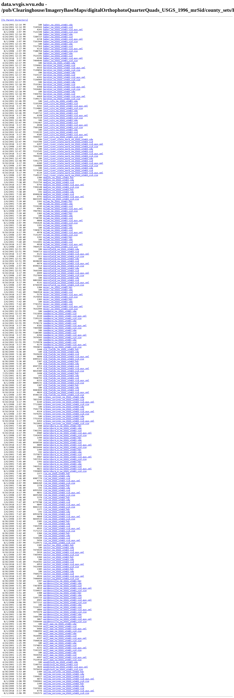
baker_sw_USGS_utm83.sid (58, 56)
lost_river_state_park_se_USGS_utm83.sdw (68, 158)
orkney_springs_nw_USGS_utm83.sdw (63, 406)
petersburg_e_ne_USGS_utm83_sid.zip (65, 435)
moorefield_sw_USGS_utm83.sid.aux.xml (66, 282)
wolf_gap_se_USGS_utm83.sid (59, 645)
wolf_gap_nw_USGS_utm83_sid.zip (62, 640)
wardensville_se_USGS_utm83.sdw (62, 605)
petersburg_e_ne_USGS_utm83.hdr (62, 426)
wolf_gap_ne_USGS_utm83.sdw (59, 624)
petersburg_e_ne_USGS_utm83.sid (62, 430)
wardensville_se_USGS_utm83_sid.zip (65, 612)
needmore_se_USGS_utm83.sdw (59, 330)
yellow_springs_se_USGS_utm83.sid (63, 676)
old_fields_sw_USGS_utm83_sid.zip (63, 395)
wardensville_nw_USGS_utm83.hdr (62, 593)
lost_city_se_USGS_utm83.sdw (60, 120)
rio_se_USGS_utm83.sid (56, 526)
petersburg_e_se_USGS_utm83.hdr (62, 449)
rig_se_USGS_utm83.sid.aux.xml (61, 504)
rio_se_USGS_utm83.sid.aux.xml (61, 528)
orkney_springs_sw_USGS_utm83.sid (63, 418)
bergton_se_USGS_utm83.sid (59, 84)
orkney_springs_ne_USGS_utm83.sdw (63, 397)
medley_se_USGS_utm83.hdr (58, 189)
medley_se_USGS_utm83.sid (58, 194)
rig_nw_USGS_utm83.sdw (56, 488)
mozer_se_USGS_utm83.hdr (58, 299)
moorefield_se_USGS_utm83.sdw (61, 268)
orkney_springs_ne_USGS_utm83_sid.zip (66, 404)
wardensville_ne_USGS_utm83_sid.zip (65, 590)
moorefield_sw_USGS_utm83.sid (61, 280)
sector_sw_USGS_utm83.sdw (58, 571)
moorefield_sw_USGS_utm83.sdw (61, 278)
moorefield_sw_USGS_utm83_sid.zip (63, 285)
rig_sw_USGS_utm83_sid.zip (59, 519)
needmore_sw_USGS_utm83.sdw (59, 340)
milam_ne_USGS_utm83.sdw (58, 204)
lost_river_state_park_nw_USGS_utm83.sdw (68, 149)
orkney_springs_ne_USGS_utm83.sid (63, 399)
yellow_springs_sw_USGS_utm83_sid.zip (66, 693)
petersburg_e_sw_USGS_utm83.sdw (62, 464)
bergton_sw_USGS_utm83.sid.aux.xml (64, 96)
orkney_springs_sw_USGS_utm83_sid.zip (66, 423)
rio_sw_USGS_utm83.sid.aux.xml (61, 540)
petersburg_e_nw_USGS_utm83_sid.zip (65, 447)
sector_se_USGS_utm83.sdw (58, 559)
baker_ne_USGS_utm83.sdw (58, 25)
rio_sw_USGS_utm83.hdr (56, 533)
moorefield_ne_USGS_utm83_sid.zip (63, 256)
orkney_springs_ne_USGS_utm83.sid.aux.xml (68, 402)
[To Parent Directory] (14, 20)
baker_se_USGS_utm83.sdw (58, 44)
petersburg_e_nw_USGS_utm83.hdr (62, 438)
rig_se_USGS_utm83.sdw (56, 500)
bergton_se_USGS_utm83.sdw (59, 82)
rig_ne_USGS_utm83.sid (56, 478)
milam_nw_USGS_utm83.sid (58, 218)
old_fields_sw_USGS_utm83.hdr (61, 385)
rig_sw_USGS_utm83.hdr (56, 509)
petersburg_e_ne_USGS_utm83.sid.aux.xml (67, 433)
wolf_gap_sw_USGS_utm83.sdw (59, 652)
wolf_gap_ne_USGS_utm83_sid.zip (62, 631)
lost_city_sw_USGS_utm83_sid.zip (63, 137)
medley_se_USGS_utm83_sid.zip (61, 199)
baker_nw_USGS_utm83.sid (58, 36)
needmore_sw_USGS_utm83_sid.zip (62, 347)
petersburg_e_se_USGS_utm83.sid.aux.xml (67, 457)
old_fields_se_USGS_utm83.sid (61, 378)
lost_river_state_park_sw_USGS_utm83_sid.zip (70, 175)
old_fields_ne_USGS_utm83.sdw (61, 352)
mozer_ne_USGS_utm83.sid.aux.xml (63, 294)
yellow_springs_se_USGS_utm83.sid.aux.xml (68, 679)
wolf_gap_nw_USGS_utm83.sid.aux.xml (65, 638)
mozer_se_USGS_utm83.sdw (58, 301)
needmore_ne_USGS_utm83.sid (59, 313)
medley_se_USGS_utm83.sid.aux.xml (63, 196)
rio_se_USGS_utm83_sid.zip (59, 531)
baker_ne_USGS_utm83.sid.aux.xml (63, 29)
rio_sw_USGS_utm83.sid (56, 538)
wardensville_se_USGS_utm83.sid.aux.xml (67, 609)
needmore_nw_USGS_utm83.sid (59, 323)
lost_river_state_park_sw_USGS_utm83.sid (68, 170)
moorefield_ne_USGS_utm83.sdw (61, 249)
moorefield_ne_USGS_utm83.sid (61, 251)
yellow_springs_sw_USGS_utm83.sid (63, 688)
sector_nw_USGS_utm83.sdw (58, 547)
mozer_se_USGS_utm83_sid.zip (60, 309)
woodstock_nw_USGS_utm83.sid (60, 664)
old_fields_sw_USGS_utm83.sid (61, 390)
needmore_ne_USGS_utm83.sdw (59, 311)
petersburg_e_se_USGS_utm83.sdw (62, 452)
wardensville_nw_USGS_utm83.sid (62, 597)
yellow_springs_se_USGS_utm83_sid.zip (66, 681)
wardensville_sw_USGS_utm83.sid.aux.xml (67, 619)
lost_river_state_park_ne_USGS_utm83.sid (68, 142)
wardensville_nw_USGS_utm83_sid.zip (65, 602)
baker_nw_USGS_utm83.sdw (58, 34)
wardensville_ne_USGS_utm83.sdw (62, 583)
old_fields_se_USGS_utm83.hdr (61, 373)
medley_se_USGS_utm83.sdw (58, 192)
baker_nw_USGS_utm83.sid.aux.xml (63, 39)
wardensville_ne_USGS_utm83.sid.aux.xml (67, 588)
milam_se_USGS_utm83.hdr (58, 225)
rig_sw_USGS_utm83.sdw (56, 512)
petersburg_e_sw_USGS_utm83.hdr (62, 461)
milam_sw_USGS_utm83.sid (58, 242)
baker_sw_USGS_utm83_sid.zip (60, 60)
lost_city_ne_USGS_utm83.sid (60, 103)
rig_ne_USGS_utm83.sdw (56, 476)
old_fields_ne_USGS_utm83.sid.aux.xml (66, 356)
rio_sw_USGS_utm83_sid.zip (59, 543)
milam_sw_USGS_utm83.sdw (58, 239)
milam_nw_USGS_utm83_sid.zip (60, 223)
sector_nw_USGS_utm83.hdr (58, 545)
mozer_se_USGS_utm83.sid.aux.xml (63, 306)
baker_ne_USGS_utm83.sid (58, 27)
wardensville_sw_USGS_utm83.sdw (62, 614)
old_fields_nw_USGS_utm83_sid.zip (63, 371)
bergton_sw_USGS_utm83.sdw (59, 91)
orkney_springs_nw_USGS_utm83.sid (63, 409)
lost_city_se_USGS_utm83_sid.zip (63, 127)
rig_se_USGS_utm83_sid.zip (59, 507)
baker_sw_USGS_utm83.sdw (58, 53)
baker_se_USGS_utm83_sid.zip (60, 51)
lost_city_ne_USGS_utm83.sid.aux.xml (65, 106)
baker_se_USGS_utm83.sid (58, 46)
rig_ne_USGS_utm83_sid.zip (59, 483)
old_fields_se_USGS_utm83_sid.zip (63, 383)
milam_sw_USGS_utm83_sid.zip (60, 247)
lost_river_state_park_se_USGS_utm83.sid (68, 161)
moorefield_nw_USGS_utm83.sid (61, 261)
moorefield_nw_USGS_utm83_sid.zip (63, 266)
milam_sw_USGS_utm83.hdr (58, 237)
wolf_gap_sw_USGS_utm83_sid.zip (62, 660)
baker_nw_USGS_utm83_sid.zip (60, 41)
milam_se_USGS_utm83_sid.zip (60, 235)
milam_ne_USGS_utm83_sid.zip (60, 211)
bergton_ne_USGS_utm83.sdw (59, 63)
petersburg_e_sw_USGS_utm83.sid (62, 466)
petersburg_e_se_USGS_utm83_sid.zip (65, 459)
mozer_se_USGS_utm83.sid (58, 304)
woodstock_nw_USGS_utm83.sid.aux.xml (65, 667)
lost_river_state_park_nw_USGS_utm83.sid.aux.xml (73, 153)
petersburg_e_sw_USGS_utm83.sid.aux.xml (67, 469)
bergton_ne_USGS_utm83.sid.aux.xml (64, 68)
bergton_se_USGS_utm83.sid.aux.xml (64, 87)
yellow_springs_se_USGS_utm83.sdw (63, 674)
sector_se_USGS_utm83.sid (58, 562)
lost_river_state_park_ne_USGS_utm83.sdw (68, 139)
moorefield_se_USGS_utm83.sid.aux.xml (66, 273)
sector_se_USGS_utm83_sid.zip (61, 566)
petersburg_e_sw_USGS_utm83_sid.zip (65, 471)
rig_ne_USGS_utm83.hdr (56, 473)
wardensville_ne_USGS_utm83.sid (62, 586)
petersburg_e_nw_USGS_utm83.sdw (62, 440)
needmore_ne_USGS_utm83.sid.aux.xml (65, 316)
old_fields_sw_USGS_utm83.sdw (61, 387)
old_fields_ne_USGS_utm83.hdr (61, 349)
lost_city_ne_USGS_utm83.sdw (60, 101)
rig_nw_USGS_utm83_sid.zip (59, 495)
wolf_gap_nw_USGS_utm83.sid (59, 636)
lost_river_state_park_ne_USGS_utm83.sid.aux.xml (73, 144)
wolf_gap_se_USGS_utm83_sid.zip (62, 650)
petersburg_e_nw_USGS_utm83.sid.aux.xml (67, 445)
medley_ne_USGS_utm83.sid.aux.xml (63, 184)
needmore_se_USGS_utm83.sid (59, 332)
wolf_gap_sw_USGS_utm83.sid (59, 655)
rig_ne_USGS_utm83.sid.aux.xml (61, 480)
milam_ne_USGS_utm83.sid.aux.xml (63, 208)
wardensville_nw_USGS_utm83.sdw (62, 595)
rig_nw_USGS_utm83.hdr (56, 485)
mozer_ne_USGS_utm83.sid (58, 292)
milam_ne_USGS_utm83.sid (58, 206)
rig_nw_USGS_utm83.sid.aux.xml (61, 492)
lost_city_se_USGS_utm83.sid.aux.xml (65, 125)
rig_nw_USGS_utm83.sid (56, 490)
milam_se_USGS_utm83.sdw (58, 227)
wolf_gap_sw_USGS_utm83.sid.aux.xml (65, 657)
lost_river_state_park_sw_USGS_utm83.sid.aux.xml (73, 173)
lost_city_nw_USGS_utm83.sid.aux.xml (65, 115)
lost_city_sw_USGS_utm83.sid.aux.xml (65, 134)
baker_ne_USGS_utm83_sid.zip (60, 32)
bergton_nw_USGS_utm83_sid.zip (61, 79)
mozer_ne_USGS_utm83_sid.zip (60, 297)
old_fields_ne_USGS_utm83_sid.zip (63, 359)
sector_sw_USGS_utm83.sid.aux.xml (63, 576)
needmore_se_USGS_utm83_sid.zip (62, 337)
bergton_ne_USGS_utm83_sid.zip (61, 70)
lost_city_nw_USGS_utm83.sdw (60, 110)
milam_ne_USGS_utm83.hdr (58, 201)
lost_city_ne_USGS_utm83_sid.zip (63, 108)
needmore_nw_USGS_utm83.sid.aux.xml (65, 325)
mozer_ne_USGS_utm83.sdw (58, 290)
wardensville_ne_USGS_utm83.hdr (62, 581)
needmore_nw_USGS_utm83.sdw (59, 321)
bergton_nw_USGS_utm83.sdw (59, 72)
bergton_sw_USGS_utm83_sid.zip (61, 99)
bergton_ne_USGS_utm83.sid (59, 65)
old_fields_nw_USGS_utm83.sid (61, 366)
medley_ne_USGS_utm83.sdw (58, 180)
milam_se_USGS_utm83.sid (58, 230)
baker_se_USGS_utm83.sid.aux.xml (63, 48)
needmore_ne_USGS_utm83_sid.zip (62, 318)
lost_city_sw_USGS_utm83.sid (60, 132)
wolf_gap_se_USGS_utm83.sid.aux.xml (65, 648)
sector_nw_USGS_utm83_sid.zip (61, 554)
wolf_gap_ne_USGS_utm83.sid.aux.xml (65, 628)
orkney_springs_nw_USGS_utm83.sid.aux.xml (68, 411)
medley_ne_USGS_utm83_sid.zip (61, 187)
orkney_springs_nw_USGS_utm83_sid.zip (66, 414)
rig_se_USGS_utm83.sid (56, 502)
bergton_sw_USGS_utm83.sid (59, 94)
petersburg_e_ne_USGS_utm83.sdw (62, 428)
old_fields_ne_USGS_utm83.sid (61, 354)
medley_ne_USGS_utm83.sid (58, 182)
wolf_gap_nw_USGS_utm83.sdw (59, 633)
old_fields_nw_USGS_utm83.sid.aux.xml (66, 368)
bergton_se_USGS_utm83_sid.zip (61, 89)
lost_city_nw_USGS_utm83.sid (60, 113)
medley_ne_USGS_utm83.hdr (58, 177)
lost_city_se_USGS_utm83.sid (60, 122)
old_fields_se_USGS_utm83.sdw (61, 375)
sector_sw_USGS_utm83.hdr (58, 569)
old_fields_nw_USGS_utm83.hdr (61, 361)
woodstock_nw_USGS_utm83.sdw (60, 662)
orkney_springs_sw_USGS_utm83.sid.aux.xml (68, 421)
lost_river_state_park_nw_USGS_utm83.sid (68, 151)
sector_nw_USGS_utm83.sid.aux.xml (63, 552)
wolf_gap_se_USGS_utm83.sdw (59, 643)
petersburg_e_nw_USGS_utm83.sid (62, 442)
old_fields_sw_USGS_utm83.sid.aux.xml (66, 392)
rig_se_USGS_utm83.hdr (56, 497)
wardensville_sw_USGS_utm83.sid (62, 617)
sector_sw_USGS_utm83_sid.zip (61, 578)
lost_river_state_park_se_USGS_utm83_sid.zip (70, 165)
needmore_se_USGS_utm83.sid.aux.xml (65, 335)
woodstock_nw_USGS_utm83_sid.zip (63, 669)
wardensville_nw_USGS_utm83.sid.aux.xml (67, 600)
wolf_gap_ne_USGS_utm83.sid (59, 626)
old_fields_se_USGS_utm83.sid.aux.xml (66, 380)
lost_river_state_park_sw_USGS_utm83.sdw (68, 168)
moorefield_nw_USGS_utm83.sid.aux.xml (66, 263)
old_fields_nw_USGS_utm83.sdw (61, 364)
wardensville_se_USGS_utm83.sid (62, 607)
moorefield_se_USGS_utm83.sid (61, 270)
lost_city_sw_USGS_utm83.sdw (60, 130)
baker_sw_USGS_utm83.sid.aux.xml (63, 58)
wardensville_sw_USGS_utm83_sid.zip (65, 621)
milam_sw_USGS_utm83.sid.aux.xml (63, 244)
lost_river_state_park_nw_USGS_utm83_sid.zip (70, 156)
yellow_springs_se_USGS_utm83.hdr (63, 671)
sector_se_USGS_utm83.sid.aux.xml (63, 564)
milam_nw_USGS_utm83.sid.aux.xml (63, 220)
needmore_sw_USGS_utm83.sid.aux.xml (65, 344)
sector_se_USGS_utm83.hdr (58, 557)
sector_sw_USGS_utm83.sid (58, 574)
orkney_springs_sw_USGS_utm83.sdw (63, 416)
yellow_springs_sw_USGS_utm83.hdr (63, 683)
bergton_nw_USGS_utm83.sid (59, 75)
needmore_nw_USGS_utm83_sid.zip (62, 328)
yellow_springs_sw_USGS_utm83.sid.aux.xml (68, 691)
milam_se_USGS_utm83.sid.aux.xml (63, 232)
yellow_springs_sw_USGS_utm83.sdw (63, 686)
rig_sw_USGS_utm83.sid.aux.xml (61, 516)
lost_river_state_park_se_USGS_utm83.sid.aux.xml (73, 163)
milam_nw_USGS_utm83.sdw (58, 216)
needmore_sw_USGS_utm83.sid (59, 342)
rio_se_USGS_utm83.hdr (56, 521)
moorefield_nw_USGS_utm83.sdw (61, 258)
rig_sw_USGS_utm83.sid (56, 514)
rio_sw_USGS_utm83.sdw (56, 535)
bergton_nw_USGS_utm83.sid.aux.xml (64, 77)
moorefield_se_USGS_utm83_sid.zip (63, 275)
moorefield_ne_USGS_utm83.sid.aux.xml (66, 254)
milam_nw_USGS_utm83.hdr (58, 213)
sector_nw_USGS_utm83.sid (58, 550)
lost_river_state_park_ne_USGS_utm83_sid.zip (70, 146)
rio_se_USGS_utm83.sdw (56, 523)
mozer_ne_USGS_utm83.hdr (58, 287)
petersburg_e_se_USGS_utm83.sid (62, 454)
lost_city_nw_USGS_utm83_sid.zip (63, 118)
